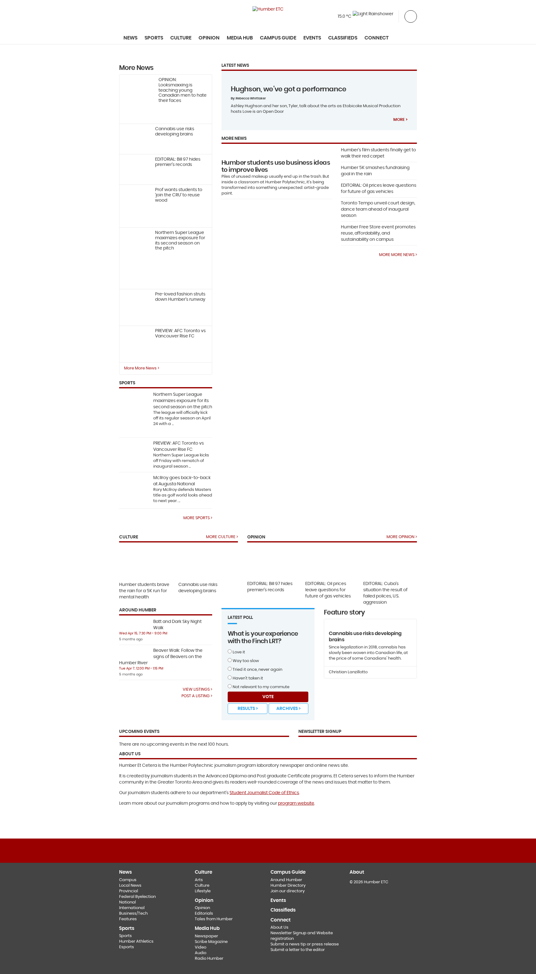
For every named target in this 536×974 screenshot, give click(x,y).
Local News (130, 886)
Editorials (204, 914)
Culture (202, 886)
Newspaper (206, 936)
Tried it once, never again (257, 670)
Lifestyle (203, 891)
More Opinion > (401, 537)
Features (128, 919)
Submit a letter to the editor (297, 950)
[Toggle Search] (410, 38)
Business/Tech (133, 914)
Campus (127, 880)
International (132, 908)
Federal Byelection (137, 897)
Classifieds (342, 37)
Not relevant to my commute (260, 687)
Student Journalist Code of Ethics (264, 793)
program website (296, 803)
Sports (125, 936)
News (130, 37)
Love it (238, 652)
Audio (200, 953)
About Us (279, 928)
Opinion (202, 908)
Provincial (128, 891)
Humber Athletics (136, 942)
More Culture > (222, 537)
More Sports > (197, 518)
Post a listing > (196, 696)
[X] (268, 850)
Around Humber (286, 880)
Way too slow (245, 661)
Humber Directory (288, 886)
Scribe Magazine (211, 942)
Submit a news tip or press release (304, 944)
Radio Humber (209, 959)
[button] (410, 16)
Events (312, 37)
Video (200, 947)
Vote (268, 697)
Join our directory (287, 891)
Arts (199, 880)
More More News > (141, 368)
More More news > (398, 255)
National (127, 902)
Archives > (288, 708)
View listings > (197, 689)
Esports (126, 947)
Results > (248, 708)
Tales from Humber (214, 919)
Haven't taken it (247, 678)
